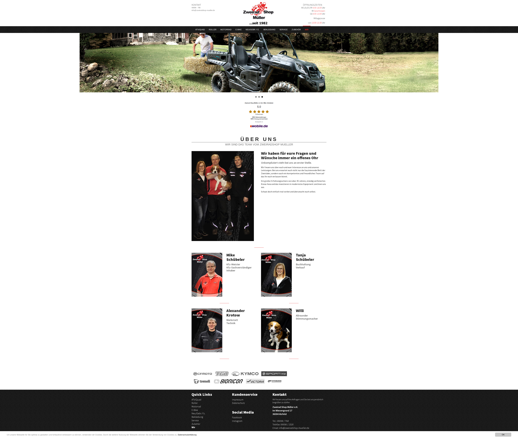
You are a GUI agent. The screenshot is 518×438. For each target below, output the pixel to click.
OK (503, 434)
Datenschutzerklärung (187, 434)
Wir (307, 29)
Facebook (237, 417)
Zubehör (296, 29)
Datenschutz (238, 403)
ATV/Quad (200, 29)
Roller (212, 29)
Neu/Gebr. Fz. (252, 29)
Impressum (237, 399)
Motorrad (225, 29)
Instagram (237, 420)
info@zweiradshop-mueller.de (294, 427)
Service (284, 29)
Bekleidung (269, 29)
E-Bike (239, 29)
